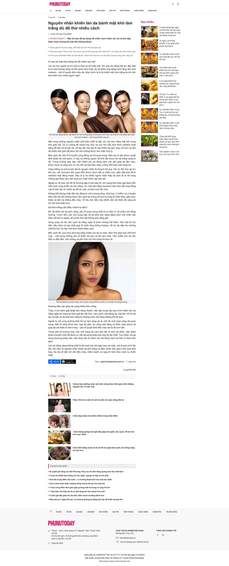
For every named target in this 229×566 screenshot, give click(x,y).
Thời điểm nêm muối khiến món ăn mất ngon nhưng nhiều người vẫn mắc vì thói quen (169, 71)
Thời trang (125, 11)
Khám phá (152, 11)
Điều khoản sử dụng (107, 561)
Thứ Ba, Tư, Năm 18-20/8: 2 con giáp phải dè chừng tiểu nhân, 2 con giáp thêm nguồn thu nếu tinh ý (169, 99)
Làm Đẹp (88, 11)
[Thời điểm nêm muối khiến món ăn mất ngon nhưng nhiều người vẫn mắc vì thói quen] (149, 72)
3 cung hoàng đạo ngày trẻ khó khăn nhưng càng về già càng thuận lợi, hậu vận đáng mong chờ (170, 31)
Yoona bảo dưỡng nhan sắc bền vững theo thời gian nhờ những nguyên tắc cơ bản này (103, 385)
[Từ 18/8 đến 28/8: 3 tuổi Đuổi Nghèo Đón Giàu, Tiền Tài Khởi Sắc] (149, 127)
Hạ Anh (133, 370)
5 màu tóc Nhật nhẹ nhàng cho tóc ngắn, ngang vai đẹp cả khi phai (79, 475)
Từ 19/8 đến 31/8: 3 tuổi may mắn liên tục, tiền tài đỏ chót (169, 56)
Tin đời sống (171, 512)
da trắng (62, 376)
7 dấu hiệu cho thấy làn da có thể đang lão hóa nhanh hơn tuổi (77, 491)
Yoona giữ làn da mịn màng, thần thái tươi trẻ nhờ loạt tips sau (75, 47)
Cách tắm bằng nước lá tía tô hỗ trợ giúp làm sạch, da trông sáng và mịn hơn (104, 449)
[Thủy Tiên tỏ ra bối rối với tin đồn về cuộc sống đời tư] (59, 405)
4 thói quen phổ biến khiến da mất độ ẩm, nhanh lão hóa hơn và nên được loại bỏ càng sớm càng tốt (91, 55)
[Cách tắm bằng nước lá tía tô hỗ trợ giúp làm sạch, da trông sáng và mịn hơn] (59, 453)
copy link (132, 362)
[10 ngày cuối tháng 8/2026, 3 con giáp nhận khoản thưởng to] (149, 45)
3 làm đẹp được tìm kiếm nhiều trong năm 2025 (95, 416)
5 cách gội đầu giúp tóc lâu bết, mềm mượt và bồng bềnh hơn (77, 495)
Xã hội (58, 11)
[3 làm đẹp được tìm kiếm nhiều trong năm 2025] (59, 421)
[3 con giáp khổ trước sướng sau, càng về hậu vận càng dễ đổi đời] (149, 85)
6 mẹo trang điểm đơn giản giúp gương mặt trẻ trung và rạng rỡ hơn (80, 487)
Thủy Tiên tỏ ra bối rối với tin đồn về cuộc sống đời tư (98, 400)
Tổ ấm (67, 11)
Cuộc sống (139, 11)
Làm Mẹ (78, 11)
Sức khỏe (100, 11)
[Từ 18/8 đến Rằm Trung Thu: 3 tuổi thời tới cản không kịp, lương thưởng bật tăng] (149, 114)
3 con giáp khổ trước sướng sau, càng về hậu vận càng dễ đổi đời (169, 83)
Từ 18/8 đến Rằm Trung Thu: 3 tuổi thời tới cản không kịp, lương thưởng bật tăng (169, 114)
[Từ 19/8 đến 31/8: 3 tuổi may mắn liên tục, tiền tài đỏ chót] (149, 58)
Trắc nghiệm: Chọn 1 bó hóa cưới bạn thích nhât (169, 153)
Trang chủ (51, 17)
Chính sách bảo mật (122, 561)
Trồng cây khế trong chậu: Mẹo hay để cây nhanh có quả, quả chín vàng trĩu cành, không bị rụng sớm (169, 141)
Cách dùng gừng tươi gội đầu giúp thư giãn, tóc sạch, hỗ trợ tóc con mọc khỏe (103, 433)
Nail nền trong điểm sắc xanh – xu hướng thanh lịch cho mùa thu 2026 (81, 479)
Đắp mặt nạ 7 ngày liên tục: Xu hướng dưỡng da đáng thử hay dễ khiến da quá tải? (86, 499)
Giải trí (112, 11)
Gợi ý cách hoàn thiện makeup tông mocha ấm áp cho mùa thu (77, 483)
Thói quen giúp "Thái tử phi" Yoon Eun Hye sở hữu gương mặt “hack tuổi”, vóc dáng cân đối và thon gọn (92, 51)
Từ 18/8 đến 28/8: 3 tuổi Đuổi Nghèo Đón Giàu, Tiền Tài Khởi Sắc (169, 125)
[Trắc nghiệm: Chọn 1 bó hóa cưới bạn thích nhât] (149, 156)
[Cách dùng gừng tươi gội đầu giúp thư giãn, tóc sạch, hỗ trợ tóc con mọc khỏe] (59, 437)
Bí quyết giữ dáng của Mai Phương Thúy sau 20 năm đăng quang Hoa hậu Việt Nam (86, 471)
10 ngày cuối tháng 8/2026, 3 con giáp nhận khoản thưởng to (169, 43)
